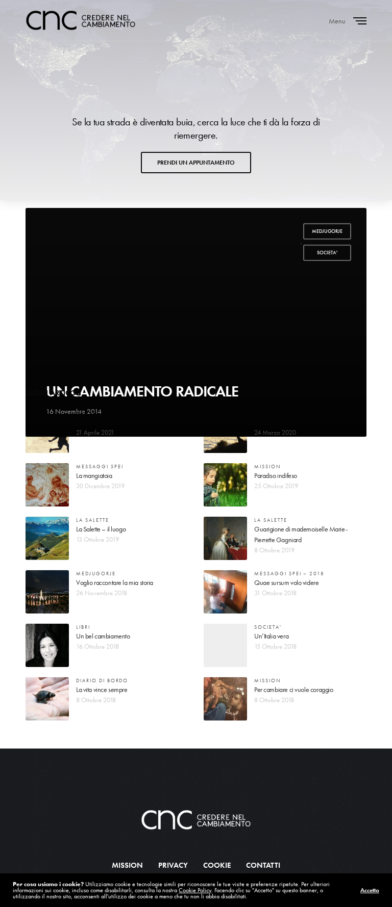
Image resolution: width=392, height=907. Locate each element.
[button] (196, 162)
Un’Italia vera (271, 636)
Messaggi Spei (99, 413)
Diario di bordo (102, 680)
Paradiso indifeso (275, 475)
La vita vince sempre (102, 689)
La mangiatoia (94, 475)
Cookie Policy (195, 890)
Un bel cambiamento (103, 636)
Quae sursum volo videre (286, 582)
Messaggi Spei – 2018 (289, 573)
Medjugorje (327, 231)
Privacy (173, 865)
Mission (267, 466)
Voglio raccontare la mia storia (114, 582)
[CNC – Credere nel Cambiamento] (81, 20)
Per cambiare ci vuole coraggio (293, 689)
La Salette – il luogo (101, 528)
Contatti (263, 865)
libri (83, 627)
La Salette (92, 520)
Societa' (327, 252)
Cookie (217, 865)
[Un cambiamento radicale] (196, 322)
